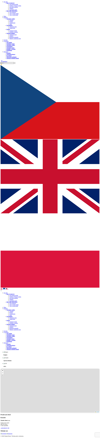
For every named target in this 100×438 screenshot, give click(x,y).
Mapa (5, 16)
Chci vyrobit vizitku (14, 13)
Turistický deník (13, 30)
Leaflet (97, 411)
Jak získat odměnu (13, 7)
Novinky (6, 40)
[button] (2, 371)
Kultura (11, 21)
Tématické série (13, 26)
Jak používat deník (13, 4)
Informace (6, 51)
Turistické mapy (13, 34)
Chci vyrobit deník (13, 15)
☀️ (1, 64)
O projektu (6, 41)
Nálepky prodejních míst (15, 38)
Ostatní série (12, 28)
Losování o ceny (13, 9)
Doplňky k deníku (13, 32)
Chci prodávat (12, 12)
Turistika (11, 20)
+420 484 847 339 (5, 428)
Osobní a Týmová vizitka (15, 5)
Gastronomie (12, 22)
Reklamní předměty (13, 37)
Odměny (11, 8)
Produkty (6, 17)
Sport (10, 24)
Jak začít (5, 1)
